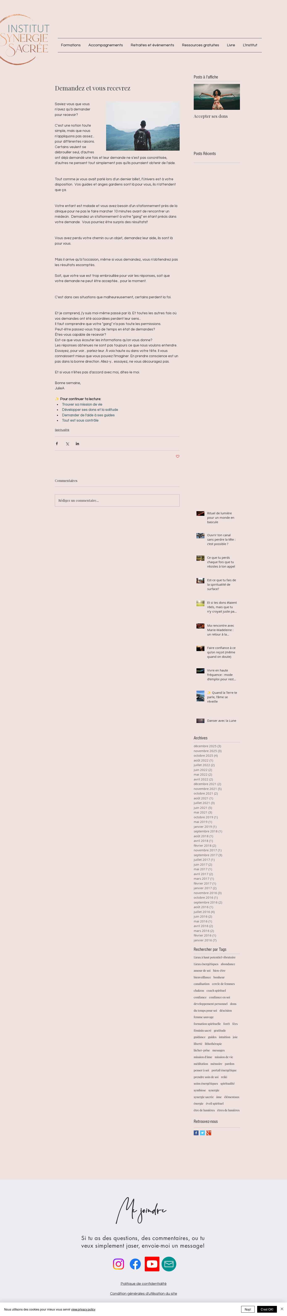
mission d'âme (203, 1057)
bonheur (219, 977)
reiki (224, 1077)
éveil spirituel (215, 1103)
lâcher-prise (202, 1050)
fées (235, 1024)
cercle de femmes (223, 984)
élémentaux (231, 1097)
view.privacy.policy (83, 1309)
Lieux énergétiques (206, 964)
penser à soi (201, 1070)
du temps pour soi (205, 1010)
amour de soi (202, 970)
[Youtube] (152, 1264)
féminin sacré (202, 1030)
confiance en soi (219, 997)
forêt (226, 1024)
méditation (201, 1064)
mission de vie (224, 1057)
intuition (224, 1037)
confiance (200, 997)
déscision (226, 1010)
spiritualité (227, 1083)
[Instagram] (118, 1264)
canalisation (201, 984)
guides (212, 1037)
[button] (71, 45)
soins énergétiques (206, 1083)
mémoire (216, 1064)
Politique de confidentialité (144, 1284)
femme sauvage (204, 1017)
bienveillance (202, 977)
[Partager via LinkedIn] (77, 444)
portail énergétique (224, 1070)
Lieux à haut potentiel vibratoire (215, 957)
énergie (198, 1103)
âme (219, 1097)
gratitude (220, 1030)
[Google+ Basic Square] (208, 1132)
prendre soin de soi (206, 1077)
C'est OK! (267, 1309)
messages (218, 1050)
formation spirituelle (207, 1024)
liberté (198, 1044)
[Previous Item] (200, 97)
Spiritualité (62, 429)
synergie (213, 1090)
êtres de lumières (228, 1110)
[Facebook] (135, 1264)
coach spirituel (216, 990)
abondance (228, 964)
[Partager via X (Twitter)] (67, 444)
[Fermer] (281, 1309)
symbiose (200, 1090)
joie (235, 1037)
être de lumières (204, 1110)
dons (233, 1004)
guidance (199, 1037)
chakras (199, 990)
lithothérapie (213, 1044)
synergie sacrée (204, 1097)
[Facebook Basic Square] (196, 1132)
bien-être (219, 970)
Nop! (248, 1309)
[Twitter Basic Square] (202, 1132)
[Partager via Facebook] (57, 444)
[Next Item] (233, 97)
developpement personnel (211, 1004)
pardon (229, 1064)
